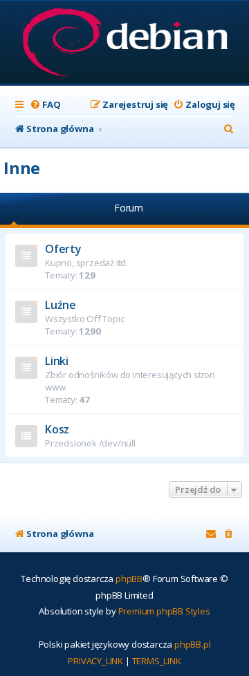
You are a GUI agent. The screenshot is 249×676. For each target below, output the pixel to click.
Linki (56, 360)
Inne (21, 167)
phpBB (129, 578)
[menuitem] (45, 105)
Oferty (63, 248)
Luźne (60, 304)
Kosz (57, 429)
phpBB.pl (192, 644)
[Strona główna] (124, 43)
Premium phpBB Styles (164, 611)
